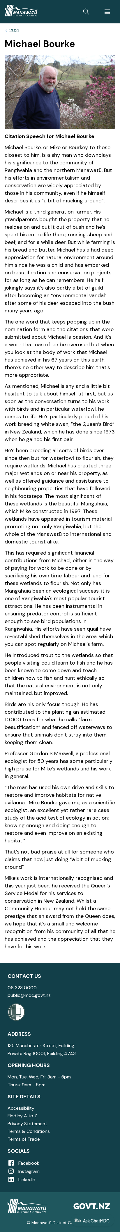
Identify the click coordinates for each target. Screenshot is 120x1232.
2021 (14, 30)
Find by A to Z (22, 1116)
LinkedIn (26, 1179)
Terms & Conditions (29, 1131)
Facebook (28, 1163)
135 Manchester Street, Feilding (41, 1045)
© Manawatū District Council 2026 (60, 1222)
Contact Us (24, 976)
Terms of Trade (24, 1139)
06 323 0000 (22, 988)
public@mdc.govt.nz (29, 995)
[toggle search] (86, 12)
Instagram (28, 1171)
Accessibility (21, 1108)
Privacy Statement (27, 1124)
